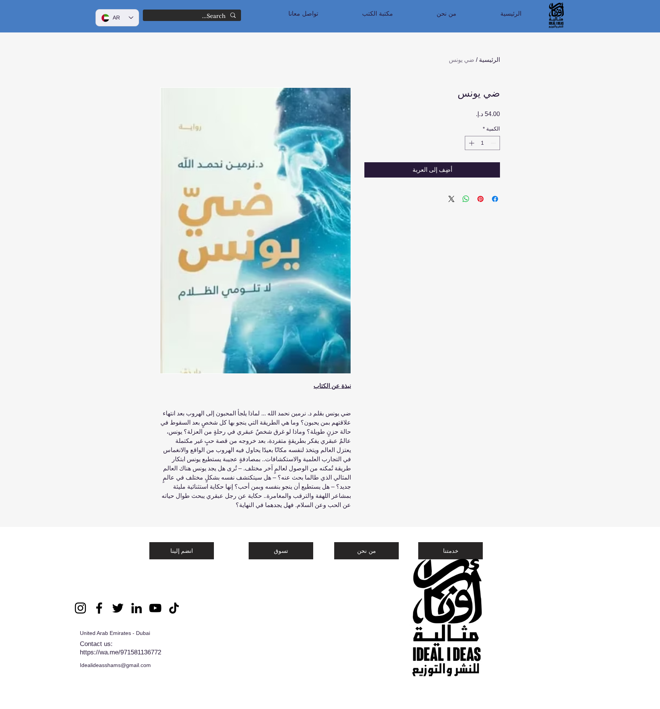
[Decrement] (494, 143)
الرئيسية (489, 60)
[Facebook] (99, 608)
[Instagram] (80, 608)
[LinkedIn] (136, 608)
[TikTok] (174, 608)
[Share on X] (451, 198)
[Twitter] (117, 608)
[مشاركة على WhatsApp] (466, 198)
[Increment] (471, 143)
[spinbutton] (482, 143)
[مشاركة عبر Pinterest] (480, 198)
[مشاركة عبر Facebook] (495, 198)
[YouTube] (155, 608)
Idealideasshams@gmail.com (115, 665)
